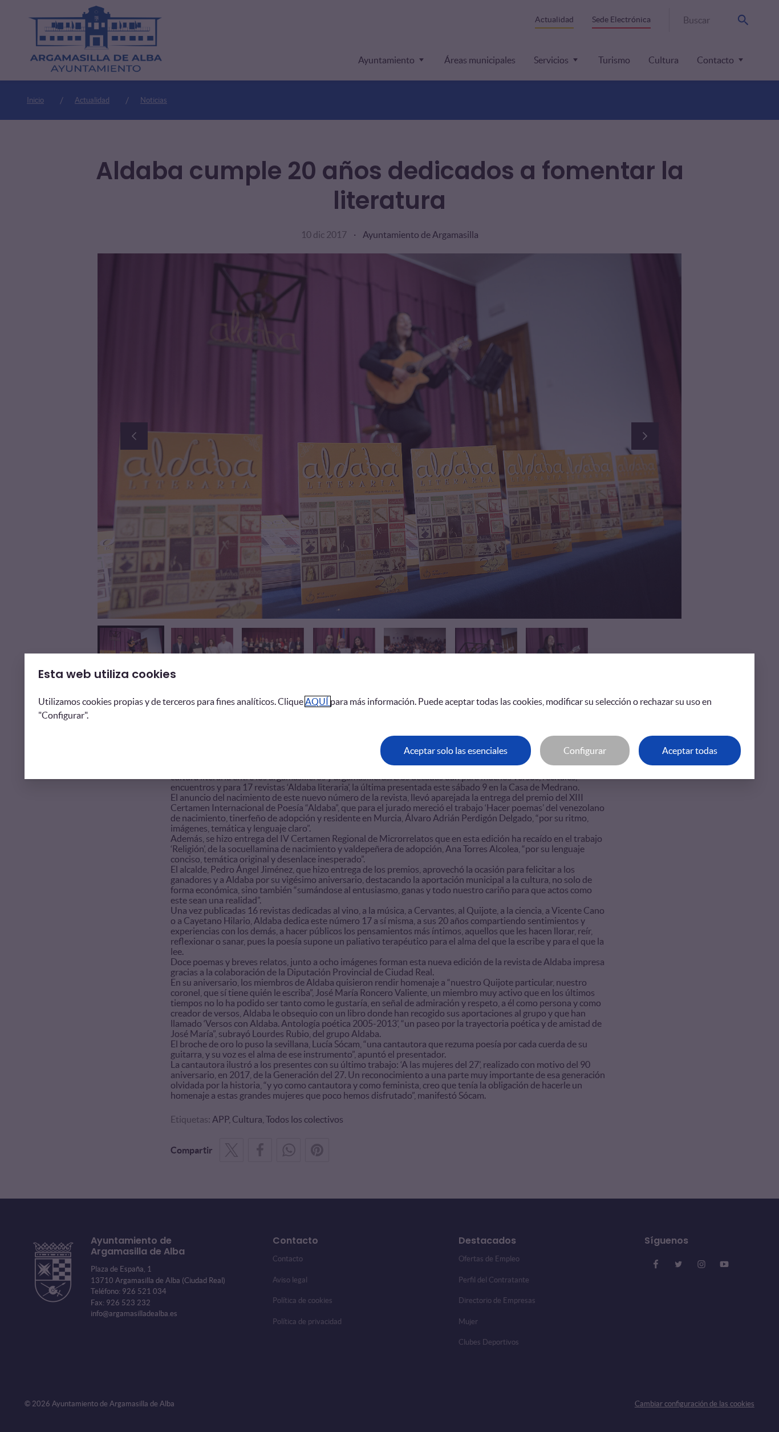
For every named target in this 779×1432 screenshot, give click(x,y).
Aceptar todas (689, 750)
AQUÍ (317, 701)
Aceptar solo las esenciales (456, 750)
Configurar (584, 750)
